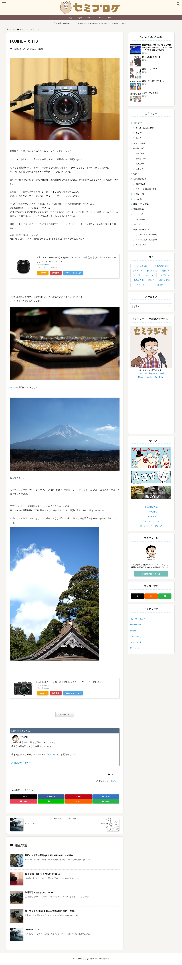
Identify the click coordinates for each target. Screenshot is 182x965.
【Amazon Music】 (145, 377)
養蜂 (139, 138)
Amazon (42, 273)
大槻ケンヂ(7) (164, 280)
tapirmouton (135, 624)
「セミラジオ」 (53, 754)
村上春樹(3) (152, 270)
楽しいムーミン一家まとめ (151, 526)
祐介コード (134, 648)
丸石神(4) (161, 284)
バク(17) (136, 275)
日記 (70, 18)
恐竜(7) (151, 280)
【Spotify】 (143, 373)
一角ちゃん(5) (138, 280)
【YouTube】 (159, 377)
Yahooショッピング (73, 273)
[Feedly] (164, 596)
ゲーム (110, 18)
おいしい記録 (135, 642)
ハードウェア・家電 (146, 239)
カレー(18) (149, 275)
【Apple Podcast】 (156, 373)
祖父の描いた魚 (151, 507)
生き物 (79, 18)
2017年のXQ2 (32, 929)
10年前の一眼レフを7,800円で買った (43, 874)
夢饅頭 (133, 630)
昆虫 (140, 163)
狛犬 (137, 174)
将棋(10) (165, 270)
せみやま (114, 781)
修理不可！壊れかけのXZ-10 (39, 892)
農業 (139, 133)
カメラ (38, 29)
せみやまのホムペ (137, 619)
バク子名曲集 (151, 511)
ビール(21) (137, 270)
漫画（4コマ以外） (146, 189)
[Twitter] (137, 596)
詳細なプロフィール (21, 762)
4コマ (101, 18)
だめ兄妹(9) (164, 275)
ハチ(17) (140, 284)
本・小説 (139, 219)
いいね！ (64, 714)
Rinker (47, 264)
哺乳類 (141, 158)
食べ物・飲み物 (145, 128)
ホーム (11, 29)
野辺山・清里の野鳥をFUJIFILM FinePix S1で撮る (49, 855)
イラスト (139, 194)
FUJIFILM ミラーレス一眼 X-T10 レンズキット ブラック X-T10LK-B (68, 682)
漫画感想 (138, 209)
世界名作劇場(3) (161, 266)
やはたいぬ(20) (140, 266)
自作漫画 (139, 179)
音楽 (137, 224)
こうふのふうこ (136, 636)
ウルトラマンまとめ (151, 521)
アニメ (138, 214)
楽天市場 (55, 273)
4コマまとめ (151, 516)
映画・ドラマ (141, 204)
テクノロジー (25, 29)
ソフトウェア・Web (146, 234)
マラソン (90, 18)
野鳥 (140, 153)
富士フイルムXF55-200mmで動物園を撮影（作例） (50, 911)
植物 (139, 168)
